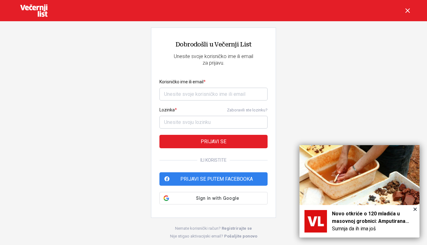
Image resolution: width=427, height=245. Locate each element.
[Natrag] (407, 10)
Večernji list (34, 10)
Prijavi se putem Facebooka (216, 179)
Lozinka (167, 109)
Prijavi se (213, 142)
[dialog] (359, 191)
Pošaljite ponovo (240, 236)
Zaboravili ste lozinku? (247, 110)
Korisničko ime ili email (181, 81)
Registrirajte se (237, 228)
